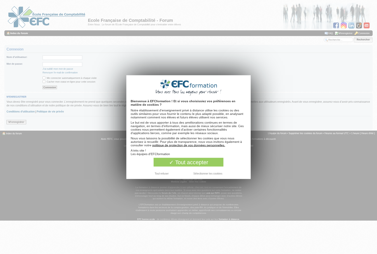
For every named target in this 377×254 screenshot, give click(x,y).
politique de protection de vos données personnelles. (188, 145)
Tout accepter (191, 162)
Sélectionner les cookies (207, 173)
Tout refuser (162, 173)
